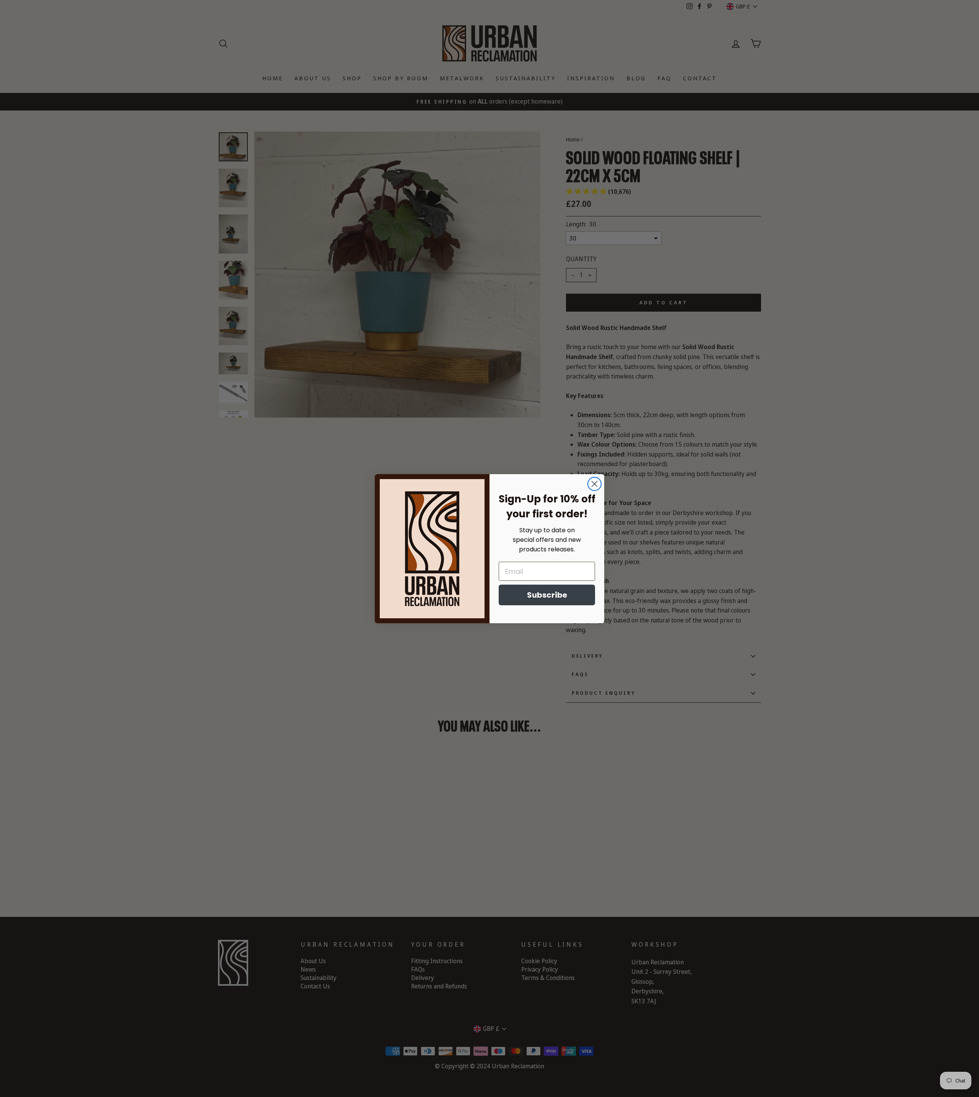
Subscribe (547, 595)
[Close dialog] (594, 484)
